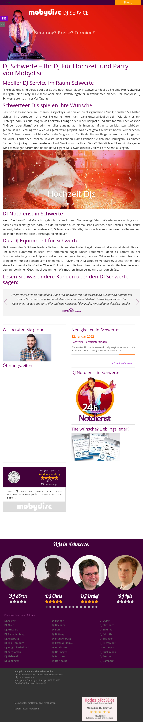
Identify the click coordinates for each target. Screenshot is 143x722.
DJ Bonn (56, 629)
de (4, 18)
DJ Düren (105, 620)
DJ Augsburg (11, 638)
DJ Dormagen (59, 652)
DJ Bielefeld (11, 656)
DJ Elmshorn (107, 625)
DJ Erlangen (106, 638)
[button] (13, 179)
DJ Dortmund (59, 660)
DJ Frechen (106, 656)
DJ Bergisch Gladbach (16, 647)
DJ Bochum (58, 625)
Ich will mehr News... (123, 363)
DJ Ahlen (9, 625)
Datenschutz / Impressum (26, 708)
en (3, 25)
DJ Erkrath (106, 634)
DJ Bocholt (58, 620)
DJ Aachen (10, 620)
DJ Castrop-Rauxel (62, 643)
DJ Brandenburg (61, 638)
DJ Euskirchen (108, 652)
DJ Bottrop (58, 634)
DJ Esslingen (107, 647)
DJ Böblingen (12, 660)
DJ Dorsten (58, 656)
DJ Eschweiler (107, 643)
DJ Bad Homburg (14, 643)
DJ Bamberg (107, 660)
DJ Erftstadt (107, 629)
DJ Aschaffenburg (14, 634)
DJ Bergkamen (12, 652)
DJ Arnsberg (11, 629)
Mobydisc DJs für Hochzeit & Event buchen (34, 702)
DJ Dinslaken (59, 647)
